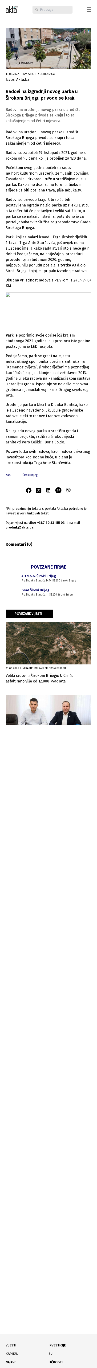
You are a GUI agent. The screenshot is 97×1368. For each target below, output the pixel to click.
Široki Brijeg (30, 475)
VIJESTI (11, 1345)
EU (50, 1354)
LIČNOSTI (55, 1362)
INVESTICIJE (57, 1345)
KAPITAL (12, 1354)
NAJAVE (11, 1362)
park (8, 475)
